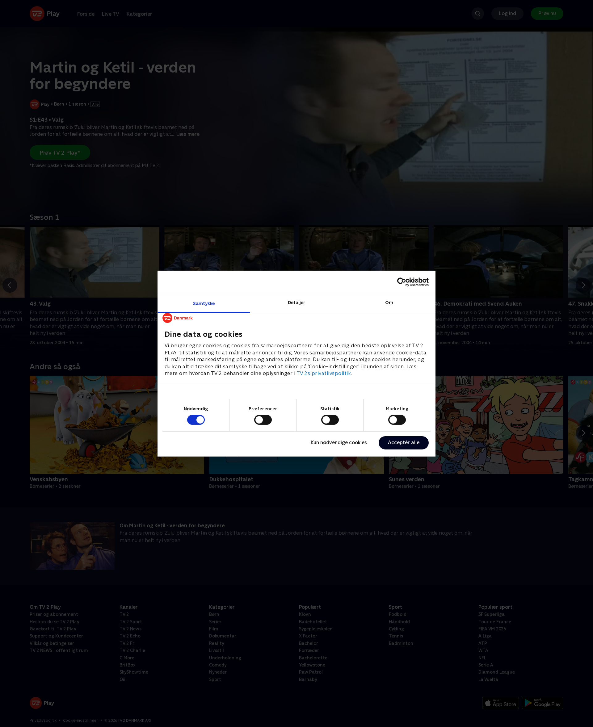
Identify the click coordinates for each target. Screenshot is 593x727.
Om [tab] (389, 302)
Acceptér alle (403, 442)
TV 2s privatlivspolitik (323, 373)
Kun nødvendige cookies (339, 442)
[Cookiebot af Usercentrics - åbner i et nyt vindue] (402, 282)
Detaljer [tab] (296, 302)
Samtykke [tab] (204, 303)
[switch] (263, 420)
